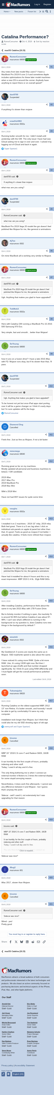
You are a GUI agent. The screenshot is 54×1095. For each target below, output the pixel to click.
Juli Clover (6, 1013)
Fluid (3, 1071)
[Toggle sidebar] (51, 11)
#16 (51, 647)
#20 (51, 878)
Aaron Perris (31, 1050)
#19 (51, 820)
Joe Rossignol (32, 1013)
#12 (51, 461)
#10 (51, 386)
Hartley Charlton (8, 1032)
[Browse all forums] (43, 11)
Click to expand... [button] (27, 851)
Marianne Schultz (33, 1032)
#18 (51, 748)
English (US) (18, 1074)
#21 (51, 904)
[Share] (46, 67)
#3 (52, 131)
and (17, 727)
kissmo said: (9, 826)
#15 (51, 601)
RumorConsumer (11, 41)
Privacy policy (7, 1065)
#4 (52, 170)
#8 (52, 319)
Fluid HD (9, 1071)
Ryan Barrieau (32, 1041)
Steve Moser (6, 1050)
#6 (52, 251)
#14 (51, 556)
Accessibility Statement (25, 1065)
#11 (51, 435)
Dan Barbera (6, 1041)
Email (4, 1008)
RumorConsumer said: (13, 215)
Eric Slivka (31, 1004)
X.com (9, 1008)
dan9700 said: (9, 177)
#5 (52, 209)
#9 (52, 354)
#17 (51, 701)
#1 (52, 67)
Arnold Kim (6, 1004)
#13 (51, 519)
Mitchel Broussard (9, 1022)
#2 (52, 105)
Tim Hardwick (32, 1022)
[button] (3, 4)
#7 (52, 277)
